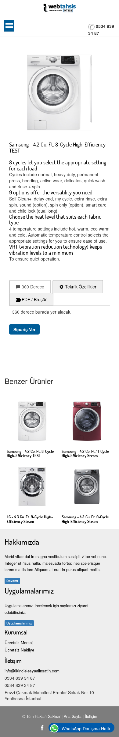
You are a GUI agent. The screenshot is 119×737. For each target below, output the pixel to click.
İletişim (91, 716)
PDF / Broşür (34, 299)
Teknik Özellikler (80, 287)
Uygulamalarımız (19, 623)
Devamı (12, 580)
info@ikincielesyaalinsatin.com (32, 671)
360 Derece (33, 287)
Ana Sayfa (72, 716)
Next (33, 86)
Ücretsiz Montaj (19, 642)
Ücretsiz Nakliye (19, 650)
